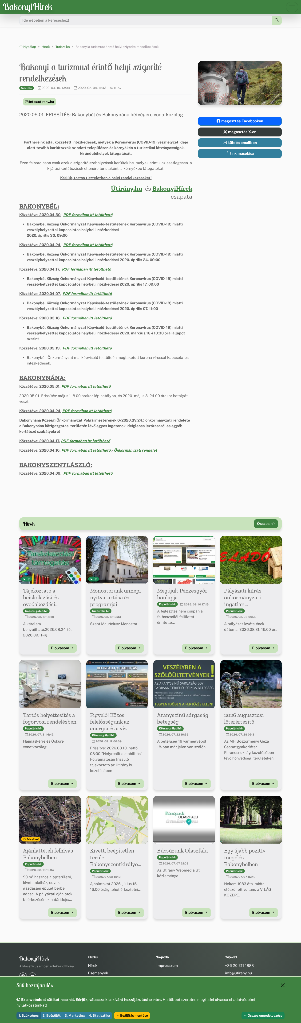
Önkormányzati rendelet (135, 450)
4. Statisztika (99, 1015)
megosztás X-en (241, 132)
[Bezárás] (282, 985)
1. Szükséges (29, 1015)
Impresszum (167, 965)
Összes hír (266, 523)
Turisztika (62, 47)
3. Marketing (75, 1015)
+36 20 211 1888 (239, 965)
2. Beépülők (52, 1015)
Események (98, 973)
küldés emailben (242, 142)
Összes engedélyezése (264, 1015)
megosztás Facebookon (241, 121)
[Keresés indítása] (277, 20)
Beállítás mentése (133, 1015)
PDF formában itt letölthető (87, 215)
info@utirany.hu (41, 102)
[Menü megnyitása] (292, 7)
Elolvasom (60, 648)
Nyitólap (29, 47)
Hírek (46, 47)
